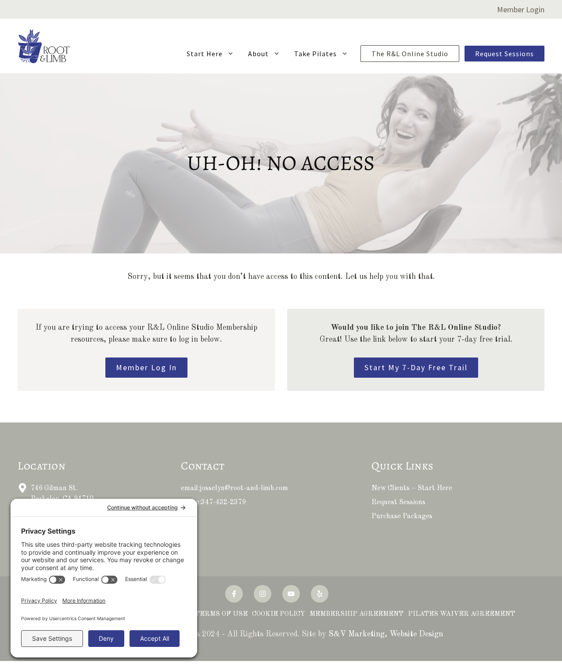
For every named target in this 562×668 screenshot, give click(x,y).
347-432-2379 (223, 502)
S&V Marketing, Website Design (385, 634)
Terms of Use (221, 614)
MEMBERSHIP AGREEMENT (356, 614)
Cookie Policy (278, 614)
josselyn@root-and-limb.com (244, 488)
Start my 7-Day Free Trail (416, 367)
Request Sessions (504, 53)
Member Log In (146, 367)
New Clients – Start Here (411, 488)
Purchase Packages (401, 516)
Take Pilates (315, 53)
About (258, 53)
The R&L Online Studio (409, 53)
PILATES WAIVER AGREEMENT (461, 614)
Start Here (205, 53)
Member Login (520, 9)
